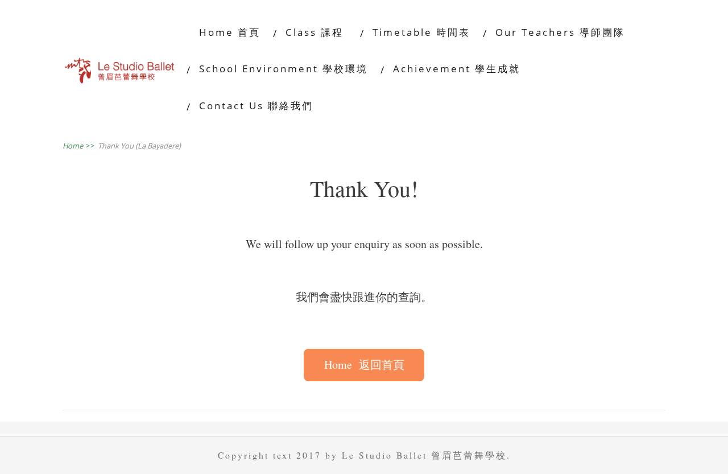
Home (79, 146)
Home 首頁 (229, 32)
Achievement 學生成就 (456, 68)
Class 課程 (317, 32)
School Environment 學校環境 (283, 68)
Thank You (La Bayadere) (139, 146)
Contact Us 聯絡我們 (256, 105)
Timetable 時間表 (421, 32)
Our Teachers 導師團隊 (560, 32)
